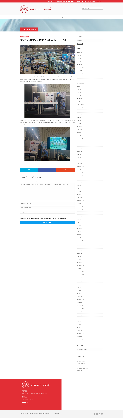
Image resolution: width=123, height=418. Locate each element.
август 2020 (79, 253)
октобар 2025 (80, 80)
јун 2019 (79, 287)
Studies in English (76, 17)
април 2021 (79, 228)
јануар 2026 (79, 70)
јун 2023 (79, 157)
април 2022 (79, 194)
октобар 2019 (80, 277)
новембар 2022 (80, 175)
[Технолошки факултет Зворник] (36, 8)
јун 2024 (79, 120)
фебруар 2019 (80, 299)
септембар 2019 (80, 281)
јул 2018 (79, 318)
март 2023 (79, 163)
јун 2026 (79, 58)
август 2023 (79, 151)
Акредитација (60, 17)
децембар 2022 (80, 172)
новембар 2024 (80, 111)
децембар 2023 (80, 138)
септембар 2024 (80, 114)
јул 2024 (79, 117)
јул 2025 (79, 89)
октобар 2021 (80, 213)
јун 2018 (79, 321)
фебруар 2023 (80, 166)
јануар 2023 (79, 169)
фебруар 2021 (80, 234)
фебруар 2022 (80, 200)
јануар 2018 (79, 336)
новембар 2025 (80, 77)
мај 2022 (79, 191)
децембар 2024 (80, 107)
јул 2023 (79, 154)
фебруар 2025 (80, 104)
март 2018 (79, 330)
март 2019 (79, 296)
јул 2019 (79, 284)
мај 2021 (79, 225)
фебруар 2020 (80, 265)
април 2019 (79, 293)
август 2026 (79, 52)
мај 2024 (79, 123)
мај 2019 (79, 290)
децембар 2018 (80, 305)
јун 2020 (79, 256)
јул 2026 (79, 55)
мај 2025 (79, 95)
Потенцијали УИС (61, 1)
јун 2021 (79, 222)
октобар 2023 (80, 145)
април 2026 (79, 64)
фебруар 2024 (80, 132)
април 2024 (79, 126)
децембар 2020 (80, 240)
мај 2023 (79, 160)
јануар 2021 (79, 237)
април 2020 (79, 262)
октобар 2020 (80, 247)
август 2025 (79, 86)
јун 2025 (79, 92)
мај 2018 (79, 324)
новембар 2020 (80, 243)
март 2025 (79, 101)
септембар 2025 (80, 83)
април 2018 (79, 327)
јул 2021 (79, 219)
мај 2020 (79, 259)
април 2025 (79, 98)
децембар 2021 (80, 206)
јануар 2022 (79, 203)
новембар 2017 (80, 339)
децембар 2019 (80, 271)
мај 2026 (79, 61)
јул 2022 (79, 185)
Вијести (28, 42)
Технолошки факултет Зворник (35, 413)
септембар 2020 (80, 250)
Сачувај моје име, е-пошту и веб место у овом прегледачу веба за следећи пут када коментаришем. (43, 218)
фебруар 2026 (80, 67)
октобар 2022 (80, 179)
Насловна (23, 17)
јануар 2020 (79, 268)
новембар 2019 (80, 274)
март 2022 (79, 197)
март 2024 (79, 129)
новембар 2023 (80, 141)
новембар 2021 (80, 209)
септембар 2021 (80, 216)
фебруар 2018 (80, 333)
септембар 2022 (80, 182)
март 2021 (79, 231)
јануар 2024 (79, 135)
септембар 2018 (80, 315)
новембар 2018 (80, 308)
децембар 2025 (80, 73)
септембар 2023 (80, 148)
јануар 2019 (79, 302)
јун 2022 (79, 188)
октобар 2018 (80, 311)
